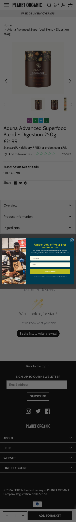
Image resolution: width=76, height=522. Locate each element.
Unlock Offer (50, 271)
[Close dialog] (71, 240)
